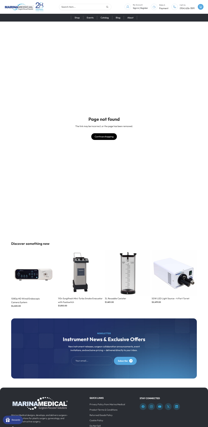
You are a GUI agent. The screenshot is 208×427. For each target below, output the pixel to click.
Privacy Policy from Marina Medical (107, 404)
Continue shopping (104, 136)
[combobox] (85, 7)
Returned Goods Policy (101, 415)
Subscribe (123, 360)
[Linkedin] (176, 406)
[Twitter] (168, 406)
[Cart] (201, 7)
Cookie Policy (96, 420)
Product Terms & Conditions (103, 409)
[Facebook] (143, 406)
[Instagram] (151, 406)
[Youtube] (159, 406)
